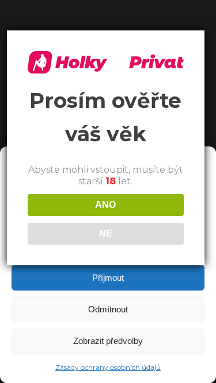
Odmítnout (108, 309)
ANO (105, 205)
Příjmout (108, 278)
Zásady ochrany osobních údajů (108, 367)
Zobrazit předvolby (108, 341)
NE (105, 233)
